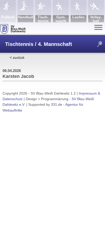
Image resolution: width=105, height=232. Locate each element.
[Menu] (98, 27)
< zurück (17, 58)
